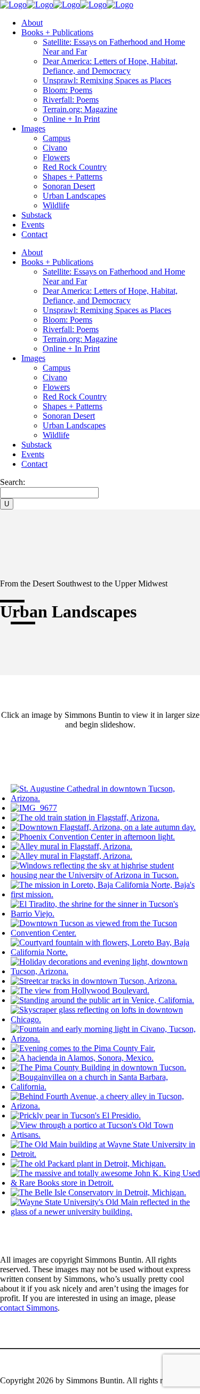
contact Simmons (29, 1307)
